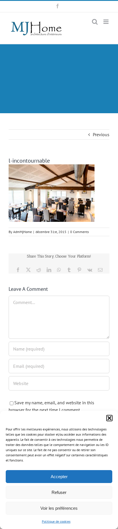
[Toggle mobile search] (95, 22)
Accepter (59, 476)
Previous (101, 134)
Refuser (59, 492)
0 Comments (79, 232)
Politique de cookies (56, 521)
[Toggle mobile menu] (106, 22)
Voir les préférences (59, 508)
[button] (109, 418)
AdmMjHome (22, 232)
